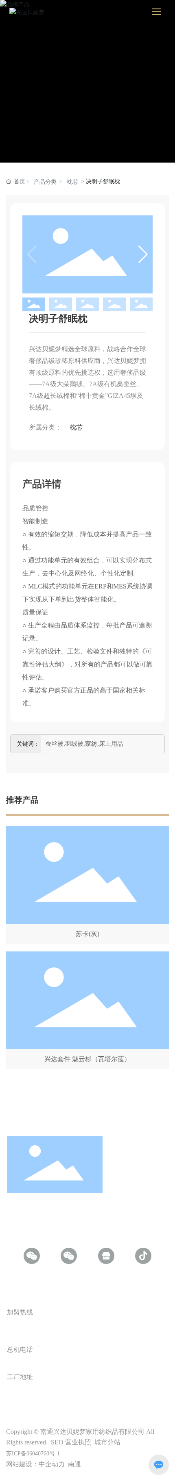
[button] (143, 254)
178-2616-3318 (44, 1327)
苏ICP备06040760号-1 (33, 1454)
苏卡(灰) (87, 933)
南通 (74, 1464)
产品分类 (45, 182)
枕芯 (72, 182)
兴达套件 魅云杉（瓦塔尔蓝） (87, 1058)
